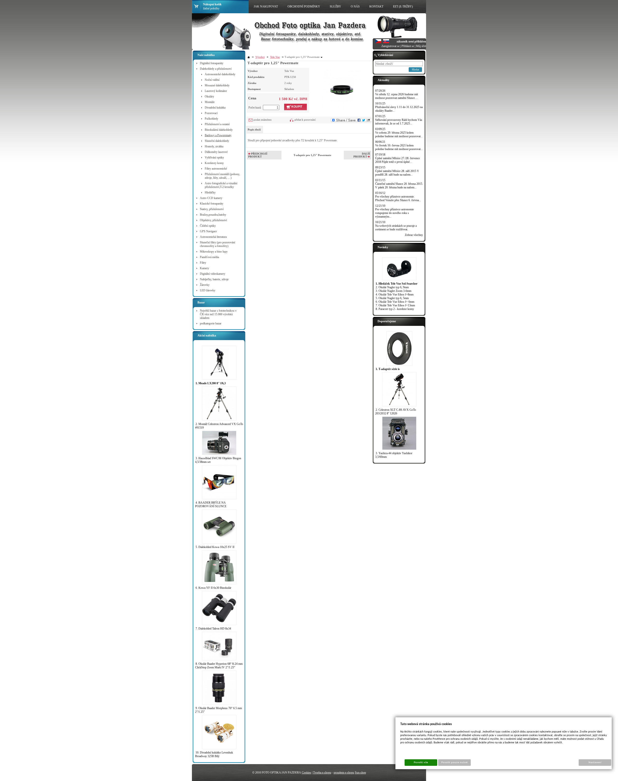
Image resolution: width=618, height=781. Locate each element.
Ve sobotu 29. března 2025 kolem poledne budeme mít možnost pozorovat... (399, 134)
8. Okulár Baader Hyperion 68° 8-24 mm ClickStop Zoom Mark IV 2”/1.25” (219, 665)
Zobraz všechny (414, 235)
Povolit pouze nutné (454, 762)
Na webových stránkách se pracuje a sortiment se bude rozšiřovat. (396, 227)
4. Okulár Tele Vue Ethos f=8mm (395, 294)
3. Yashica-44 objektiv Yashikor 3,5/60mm (393, 455)
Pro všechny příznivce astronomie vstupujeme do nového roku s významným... (394, 213)
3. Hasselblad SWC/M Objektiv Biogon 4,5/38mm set (218, 460)
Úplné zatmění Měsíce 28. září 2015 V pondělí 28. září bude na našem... (397, 172)
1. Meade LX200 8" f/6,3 (211, 383)
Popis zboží (254, 129)
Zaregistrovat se (390, 46)
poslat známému (262, 119)
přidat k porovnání (305, 119)
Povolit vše (421, 762)
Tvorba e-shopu (322, 772)
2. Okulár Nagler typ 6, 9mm (392, 287)
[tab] (254, 129)
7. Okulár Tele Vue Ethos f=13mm (395, 305)
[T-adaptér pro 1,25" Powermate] (342, 89)
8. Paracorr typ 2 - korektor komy (395, 309)
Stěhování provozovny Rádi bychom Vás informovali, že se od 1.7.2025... (398, 121)
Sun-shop (360, 772)
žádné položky (211, 8)
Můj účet (421, 46)
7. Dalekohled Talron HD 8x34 (213, 628)
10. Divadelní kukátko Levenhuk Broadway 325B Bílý (214, 754)
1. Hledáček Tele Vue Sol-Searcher (396, 283)
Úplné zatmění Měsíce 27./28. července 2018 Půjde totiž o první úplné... (397, 160)
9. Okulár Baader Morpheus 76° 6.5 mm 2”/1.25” (218, 709)
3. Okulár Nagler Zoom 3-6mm (393, 291)
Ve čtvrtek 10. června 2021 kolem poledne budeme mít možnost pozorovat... (399, 147)
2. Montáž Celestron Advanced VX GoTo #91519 (219, 425)
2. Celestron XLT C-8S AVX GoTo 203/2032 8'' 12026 (395, 411)
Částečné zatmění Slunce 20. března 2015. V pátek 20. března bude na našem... (399, 185)
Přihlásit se (407, 46)
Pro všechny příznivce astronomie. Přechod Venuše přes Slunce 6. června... (398, 198)
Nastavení (595, 762)
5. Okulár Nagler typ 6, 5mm (392, 298)
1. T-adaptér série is (388, 369)
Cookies (306, 772)
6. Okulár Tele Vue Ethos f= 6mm (395, 301)
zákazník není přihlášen (411, 41)
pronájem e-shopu (344, 772)
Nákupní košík (212, 4)
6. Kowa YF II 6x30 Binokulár (213, 587)
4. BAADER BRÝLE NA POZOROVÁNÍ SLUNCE (210, 504)
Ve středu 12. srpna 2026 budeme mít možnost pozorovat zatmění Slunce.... (396, 96)
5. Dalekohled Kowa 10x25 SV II (215, 547)
